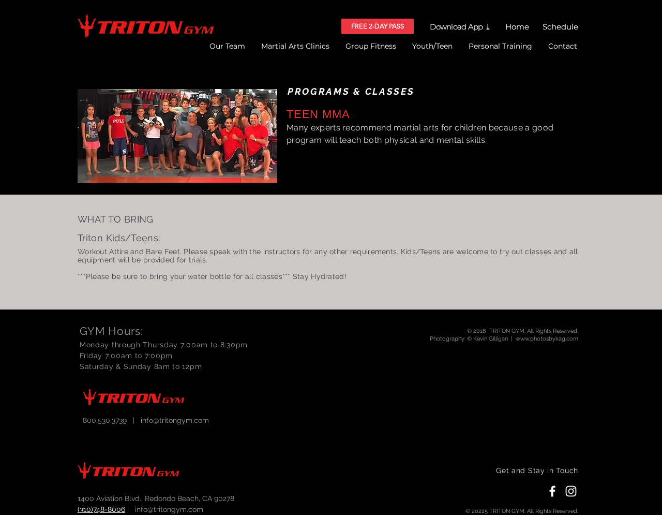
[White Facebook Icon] (552, 491)
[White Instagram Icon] (571, 491)
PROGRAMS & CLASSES (351, 91)
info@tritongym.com (175, 420)
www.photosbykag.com (547, 338)
